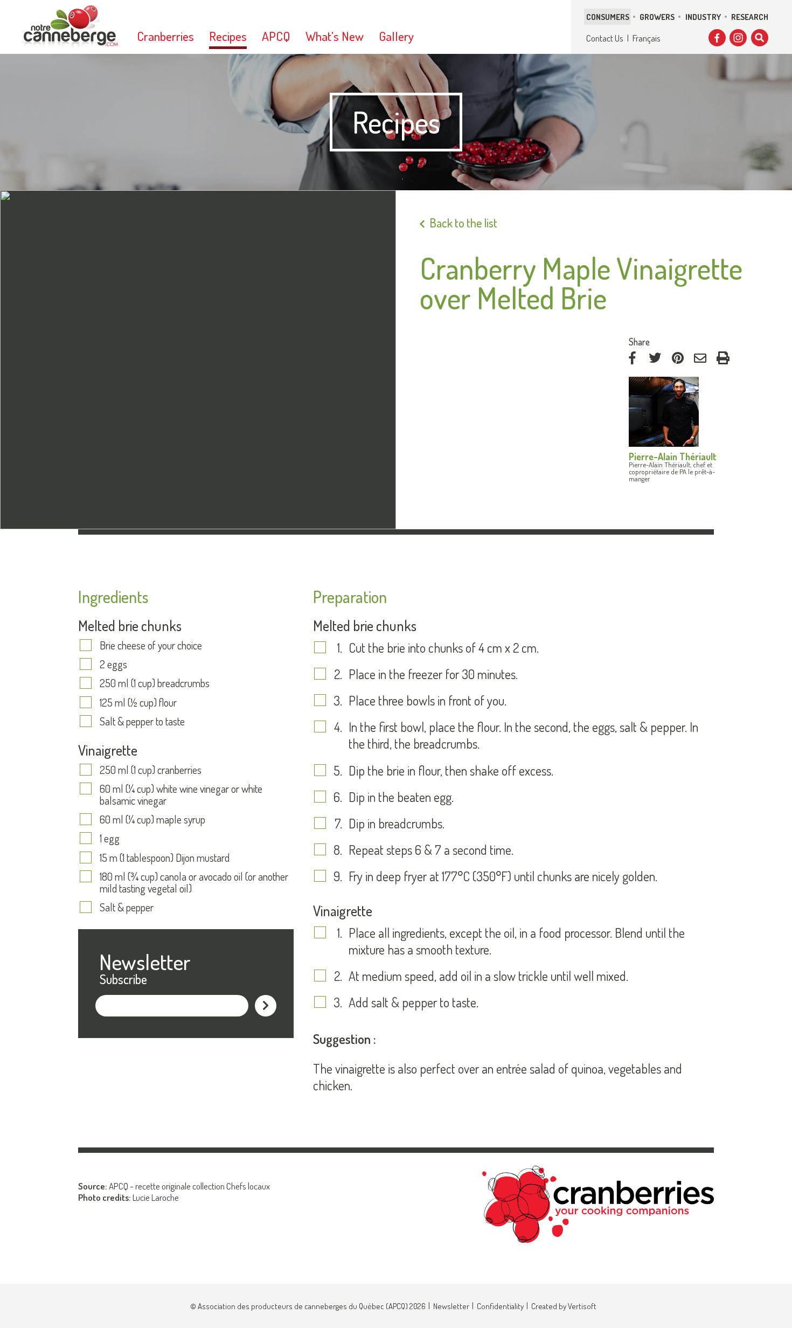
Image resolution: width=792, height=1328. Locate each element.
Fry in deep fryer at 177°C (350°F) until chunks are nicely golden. (503, 876)
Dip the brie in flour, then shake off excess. (451, 770)
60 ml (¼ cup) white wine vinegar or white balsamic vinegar (181, 794)
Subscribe (123, 979)
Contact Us (604, 38)
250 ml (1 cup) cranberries (151, 770)
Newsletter (451, 1306)
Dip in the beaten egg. (401, 796)
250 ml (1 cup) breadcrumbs (155, 683)
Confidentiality (500, 1306)
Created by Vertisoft (563, 1306)
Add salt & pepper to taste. (413, 1002)
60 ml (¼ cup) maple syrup (152, 819)
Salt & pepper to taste (142, 721)
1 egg (110, 838)
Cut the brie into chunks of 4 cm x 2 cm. (444, 647)
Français (647, 38)
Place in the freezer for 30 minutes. (433, 674)
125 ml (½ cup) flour (138, 702)
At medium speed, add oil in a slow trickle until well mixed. (488, 975)
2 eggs (113, 664)
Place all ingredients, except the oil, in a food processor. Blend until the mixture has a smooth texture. (517, 941)
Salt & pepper (127, 907)
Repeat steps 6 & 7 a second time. (431, 849)
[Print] (723, 358)
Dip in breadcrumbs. (396, 823)
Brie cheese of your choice (151, 645)
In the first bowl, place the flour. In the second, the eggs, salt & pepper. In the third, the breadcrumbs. (523, 735)
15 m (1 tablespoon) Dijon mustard (165, 857)
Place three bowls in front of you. (427, 700)
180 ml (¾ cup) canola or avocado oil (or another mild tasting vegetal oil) (194, 882)
